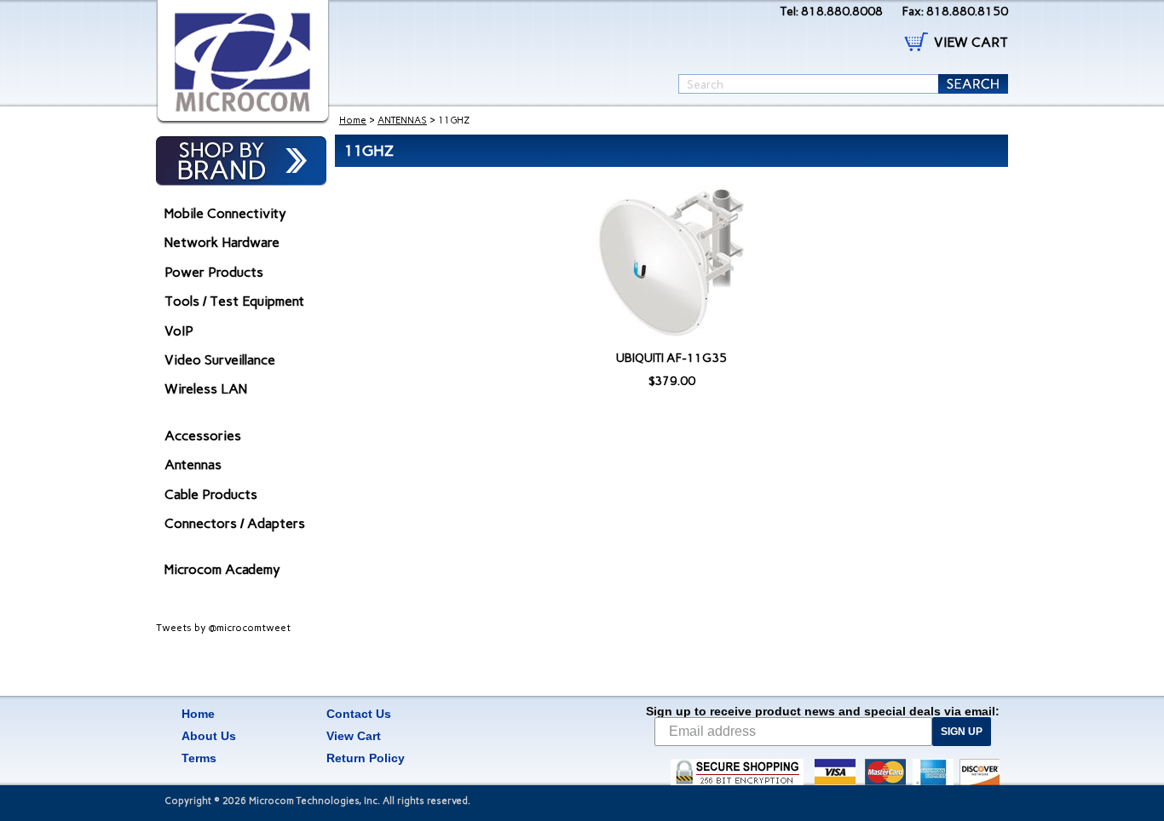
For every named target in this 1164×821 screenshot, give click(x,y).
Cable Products (210, 494)
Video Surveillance (219, 360)
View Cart (353, 736)
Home (352, 120)
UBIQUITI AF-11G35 (671, 358)
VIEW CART (971, 42)
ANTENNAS (402, 120)
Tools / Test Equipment (234, 301)
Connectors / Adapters (234, 523)
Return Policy (365, 758)
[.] (243, 62)
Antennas (193, 464)
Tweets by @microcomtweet (223, 628)
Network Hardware (221, 242)
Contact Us (358, 714)
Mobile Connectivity (225, 213)
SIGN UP (961, 732)
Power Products (213, 272)
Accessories (202, 436)
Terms (199, 758)
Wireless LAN (205, 389)
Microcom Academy (222, 569)
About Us (209, 736)
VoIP (178, 331)
